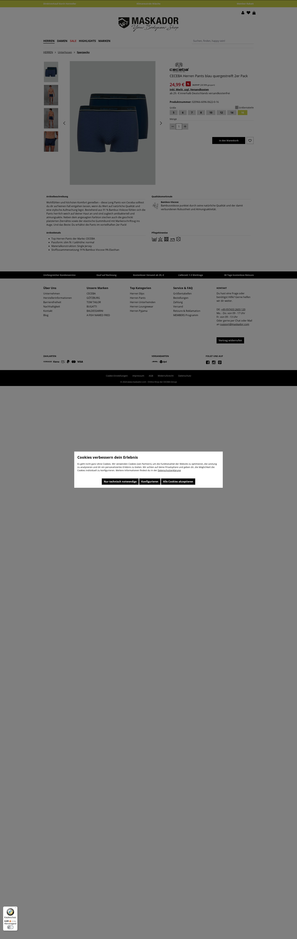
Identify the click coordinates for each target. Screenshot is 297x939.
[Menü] (15, 908)
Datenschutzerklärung (169, 470)
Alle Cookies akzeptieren (178, 481)
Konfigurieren (149, 481)
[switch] (10, 927)
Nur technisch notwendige (120, 481)
